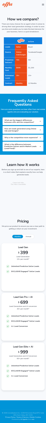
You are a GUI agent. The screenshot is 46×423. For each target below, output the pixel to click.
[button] (23, 121)
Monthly (18, 236)
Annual (28, 236)
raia (32, 419)
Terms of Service (22, 417)
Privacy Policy (10, 417)
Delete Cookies (35, 417)
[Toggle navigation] (43, 4)
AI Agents (23, 419)
